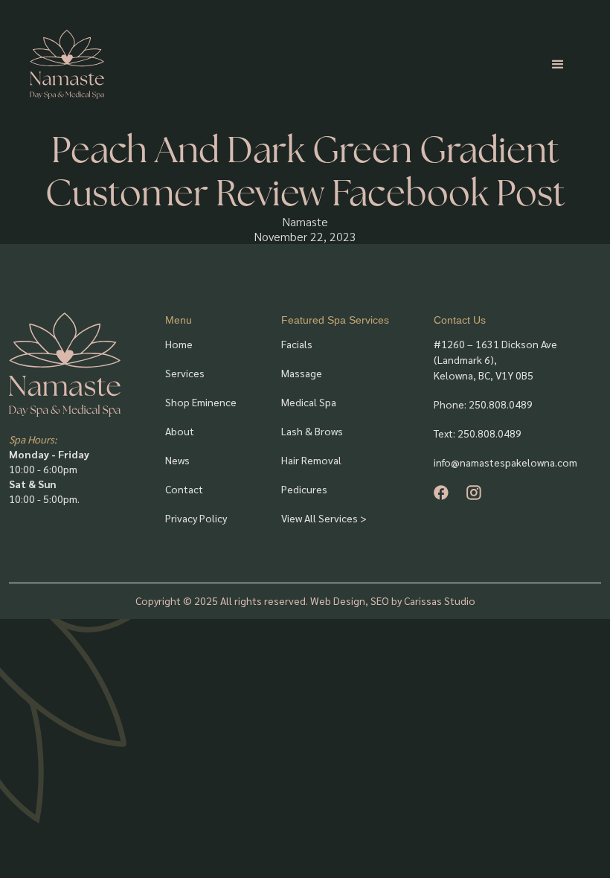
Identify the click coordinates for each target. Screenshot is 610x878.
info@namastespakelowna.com (505, 462)
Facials (296, 343)
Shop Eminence (201, 401)
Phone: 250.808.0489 (483, 404)
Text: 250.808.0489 (477, 433)
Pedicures (304, 489)
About (179, 431)
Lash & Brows (312, 431)
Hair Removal (311, 460)
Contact (184, 489)
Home (179, 343)
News (177, 460)
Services (185, 372)
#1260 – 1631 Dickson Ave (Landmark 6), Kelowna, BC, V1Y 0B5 (495, 359)
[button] (558, 64)
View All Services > (324, 518)
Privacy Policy (196, 518)
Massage (301, 372)
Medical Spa (308, 401)
